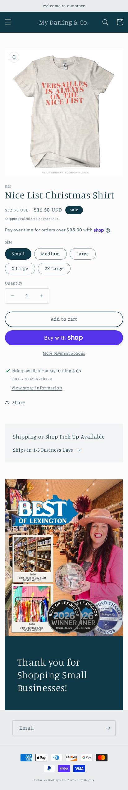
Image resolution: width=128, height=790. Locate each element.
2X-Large (54, 268)
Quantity (13, 283)
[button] (8, 22)
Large (82, 253)
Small (18, 253)
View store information (36, 387)
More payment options (64, 353)
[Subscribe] (108, 728)
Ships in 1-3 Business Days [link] (43, 450)
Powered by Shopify (80, 780)
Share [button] (18, 402)
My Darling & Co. (55, 780)
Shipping (12, 219)
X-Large (20, 268)
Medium (50, 253)
